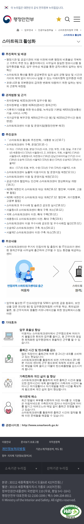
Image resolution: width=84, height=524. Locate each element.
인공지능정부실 (45, 30)
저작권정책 (54, 442)
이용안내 (6, 442)
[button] (67, 19)
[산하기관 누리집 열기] (63, 468)
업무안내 (28, 30)
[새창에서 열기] (71, 513)
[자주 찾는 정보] (58, 19)
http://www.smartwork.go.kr (40, 425)
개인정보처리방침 (13, 448)
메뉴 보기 (78, 41)
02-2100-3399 (36, 495)
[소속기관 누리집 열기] (21, 468)
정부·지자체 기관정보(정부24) (17, 455)
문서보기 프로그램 (30, 442)
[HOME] (18, 30)
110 (41, 491)
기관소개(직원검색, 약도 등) (49, 449)
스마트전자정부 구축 (68, 30)
